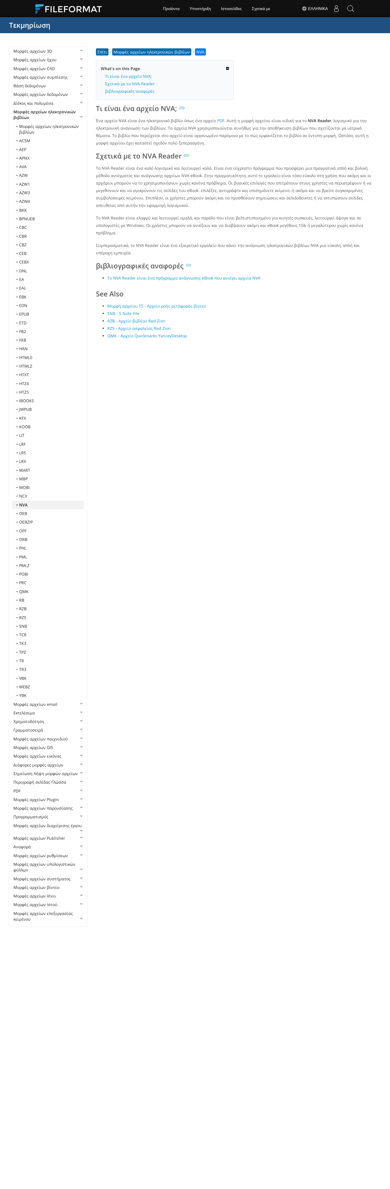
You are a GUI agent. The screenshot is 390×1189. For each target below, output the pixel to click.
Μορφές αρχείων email (35, 704)
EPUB (24, 314)
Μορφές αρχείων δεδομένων (40, 94)
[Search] (350, 8)
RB (21, 600)
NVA (23, 505)
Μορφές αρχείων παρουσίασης (43, 808)
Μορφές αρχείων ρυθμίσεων (40, 855)
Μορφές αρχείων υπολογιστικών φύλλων (44, 867)
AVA (23, 166)
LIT (22, 435)
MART (24, 470)
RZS (22, 617)
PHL (22, 548)
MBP (23, 478)
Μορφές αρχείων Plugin (36, 799)
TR (21, 660)
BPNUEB (27, 218)
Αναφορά (22, 846)
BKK (23, 210)
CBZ (23, 244)
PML (23, 557)
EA (21, 279)
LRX (22, 461)
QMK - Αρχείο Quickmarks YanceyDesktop (147, 335)
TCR (23, 634)
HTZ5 (24, 392)
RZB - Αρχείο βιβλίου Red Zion (136, 321)
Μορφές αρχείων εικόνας (37, 756)
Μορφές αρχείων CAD (34, 68)
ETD (23, 323)
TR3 (22, 669)
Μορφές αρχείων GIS (33, 747)
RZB (23, 608)
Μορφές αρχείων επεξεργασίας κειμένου (43, 916)
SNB (23, 626)
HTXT (24, 374)
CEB (23, 253)
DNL (23, 271)
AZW (23, 175)
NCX (23, 496)
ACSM (24, 140)
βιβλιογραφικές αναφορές (129, 91)
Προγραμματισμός (30, 816)
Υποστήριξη (200, 8)
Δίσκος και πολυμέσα (33, 103)
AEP (22, 149)
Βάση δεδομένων (29, 85)
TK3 (22, 643)
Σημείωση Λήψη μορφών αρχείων (45, 773)
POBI (23, 574)
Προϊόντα (171, 8)
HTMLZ (25, 366)
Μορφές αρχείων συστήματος (42, 878)
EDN (23, 305)
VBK (23, 678)
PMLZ (24, 565)
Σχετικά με (261, 8)
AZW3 (24, 192)
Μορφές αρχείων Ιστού (35, 904)
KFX (22, 418)
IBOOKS (26, 400)
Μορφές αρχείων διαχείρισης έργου (47, 825)
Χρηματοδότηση (28, 721)
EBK (23, 297)
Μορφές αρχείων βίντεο (36, 887)
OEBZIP (26, 522)
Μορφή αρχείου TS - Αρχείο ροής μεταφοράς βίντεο (156, 306)
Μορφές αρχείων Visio (34, 896)
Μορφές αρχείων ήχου (35, 59)
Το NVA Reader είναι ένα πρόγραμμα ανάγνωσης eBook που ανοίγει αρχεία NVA (183, 278)
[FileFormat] (70, 8)
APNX (24, 158)
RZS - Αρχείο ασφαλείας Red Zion (139, 328)
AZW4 (24, 201)
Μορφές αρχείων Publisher (39, 838)
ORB (23, 539)
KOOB (25, 426)
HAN (23, 348)
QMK (24, 591)
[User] (336, 8)
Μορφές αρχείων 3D (32, 51)
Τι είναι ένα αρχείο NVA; (128, 76)
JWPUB (25, 409)
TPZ (22, 652)
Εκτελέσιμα (24, 713)
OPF (23, 531)
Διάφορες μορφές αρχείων (38, 765)
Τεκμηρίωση (29, 25)
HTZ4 (24, 383)
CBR (23, 236)
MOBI (24, 487)
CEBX (24, 262)
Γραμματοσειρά (28, 730)
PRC (23, 582)
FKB (22, 340)
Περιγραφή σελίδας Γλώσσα (39, 782)
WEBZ (24, 686)
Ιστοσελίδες (231, 8)
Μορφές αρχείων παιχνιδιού (40, 739)
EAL (22, 288)
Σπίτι (102, 52)
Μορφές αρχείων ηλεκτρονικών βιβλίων (44, 114)
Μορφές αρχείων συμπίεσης (40, 77)
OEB (23, 513)
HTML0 (25, 357)
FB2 (22, 331)
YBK (23, 695)
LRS (22, 452)
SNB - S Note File (123, 313)
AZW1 (24, 184)
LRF (22, 444)
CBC (23, 227)
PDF (17, 791)
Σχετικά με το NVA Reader (130, 83)
